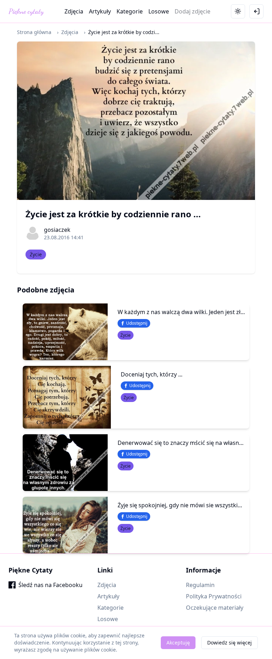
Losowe (158, 11)
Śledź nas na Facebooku (50, 585)
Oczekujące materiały (214, 607)
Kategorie (130, 11)
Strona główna (34, 32)
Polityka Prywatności (214, 596)
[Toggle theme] (238, 11)
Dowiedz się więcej (229, 642)
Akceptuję (178, 642)
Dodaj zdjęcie (192, 11)
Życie (36, 254)
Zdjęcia (73, 11)
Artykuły (100, 11)
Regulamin (200, 585)
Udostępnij (136, 323)
